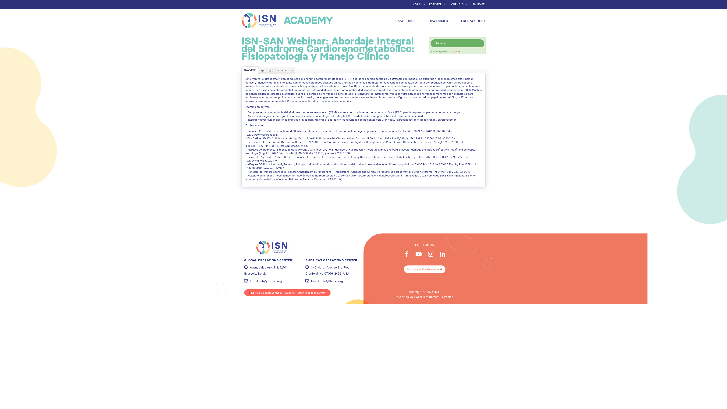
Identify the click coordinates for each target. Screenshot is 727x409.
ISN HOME (478, 4)
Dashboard (405, 21)
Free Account (473, 21)
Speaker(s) (267, 70)
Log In (417, 4)
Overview (250, 70)
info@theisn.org (271, 281)
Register (441, 43)
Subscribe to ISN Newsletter (423, 269)
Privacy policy (404, 297)
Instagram (430, 254)
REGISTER (435, 4)
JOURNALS (457, 4)
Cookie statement (428, 297)
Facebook (406, 254)
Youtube (418, 254)
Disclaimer (438, 21)
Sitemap (447, 297)
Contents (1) (285, 70)
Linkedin (442, 254)
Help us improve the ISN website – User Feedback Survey (289, 292)
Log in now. (455, 51)
